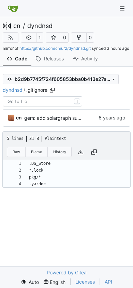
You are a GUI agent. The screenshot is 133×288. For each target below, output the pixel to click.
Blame (36, 151)
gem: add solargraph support (57, 118)
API (108, 282)
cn (16, 26)
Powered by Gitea (67, 272)
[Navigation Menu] (123, 8)
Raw (16, 151)
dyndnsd (40, 26)
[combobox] (42, 101)
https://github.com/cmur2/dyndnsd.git (55, 48)
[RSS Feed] (10, 37)
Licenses (85, 282)
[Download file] (80, 152)
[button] (28, 37)
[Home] (13, 8)
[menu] (30, 282)
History (59, 151)
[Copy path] (52, 90)
